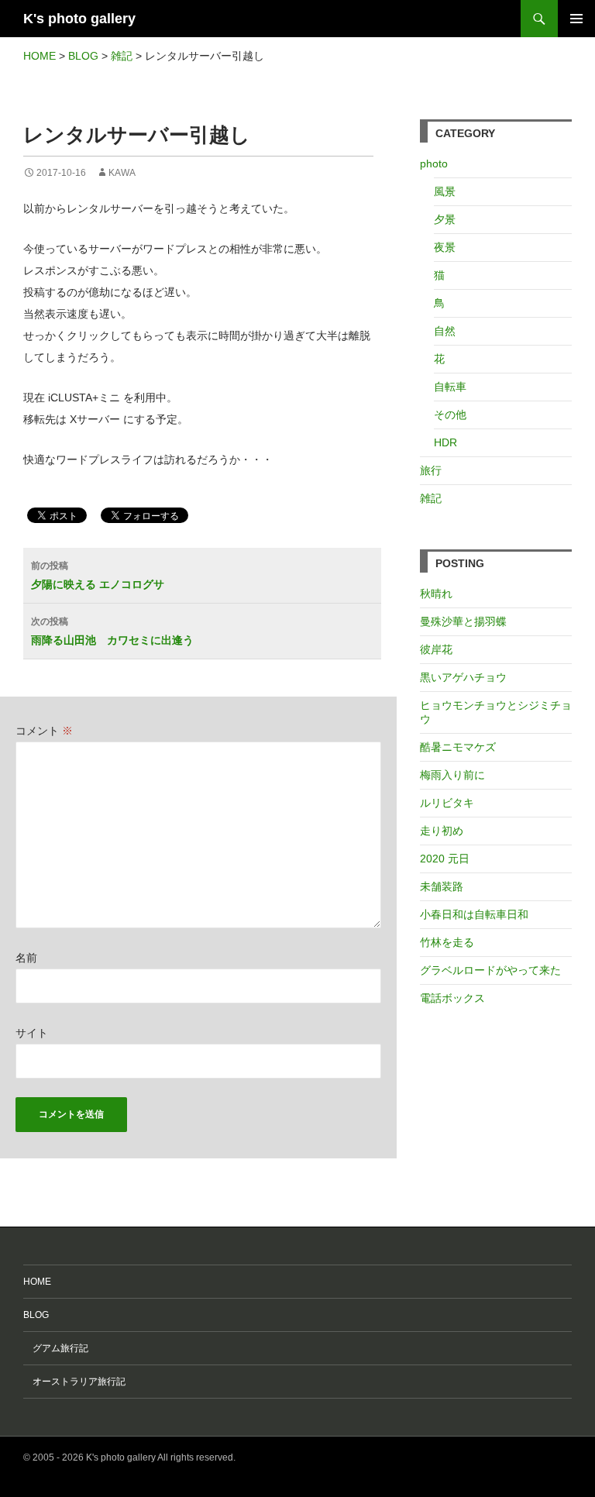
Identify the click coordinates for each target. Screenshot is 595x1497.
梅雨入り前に (452, 775)
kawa (122, 172)
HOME (37, 1281)
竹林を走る (447, 942)
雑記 (431, 498)
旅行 (431, 470)
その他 (450, 414)
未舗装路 (441, 886)
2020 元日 (444, 858)
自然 (445, 331)
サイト (31, 1033)
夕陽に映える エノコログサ (97, 575)
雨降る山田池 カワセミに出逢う (112, 631)
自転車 (450, 386)
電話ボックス (452, 998)
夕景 (445, 219)
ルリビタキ (447, 803)
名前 (26, 958)
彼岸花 (436, 649)
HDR (445, 442)
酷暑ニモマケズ (458, 747)
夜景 (445, 247)
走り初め (441, 830)
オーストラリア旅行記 (74, 1381)
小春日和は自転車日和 (474, 914)
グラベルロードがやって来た (490, 970)
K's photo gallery (79, 18)
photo (434, 163)
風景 (445, 191)
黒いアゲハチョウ (463, 677)
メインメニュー (576, 18)
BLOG (36, 1314)
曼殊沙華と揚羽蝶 (463, 621)
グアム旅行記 (55, 1348)
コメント (44, 730)
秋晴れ (436, 593)
